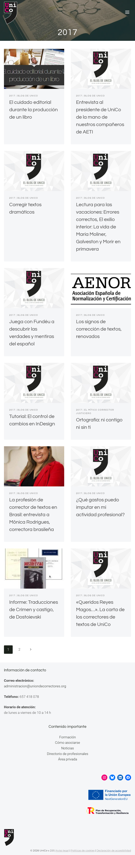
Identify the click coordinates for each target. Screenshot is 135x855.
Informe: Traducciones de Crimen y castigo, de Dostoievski (33, 610)
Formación (67, 737)
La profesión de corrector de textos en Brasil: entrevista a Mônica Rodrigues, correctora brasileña (33, 514)
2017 (12, 96)
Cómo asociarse (67, 743)
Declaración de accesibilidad (113, 850)
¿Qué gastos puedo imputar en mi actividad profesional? (100, 507)
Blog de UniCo (27, 96)
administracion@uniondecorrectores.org (35, 686)
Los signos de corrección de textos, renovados (99, 329)
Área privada (67, 759)
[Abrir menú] (127, 12)
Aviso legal (62, 850)
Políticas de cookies (82, 850)
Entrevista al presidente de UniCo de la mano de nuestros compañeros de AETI (100, 117)
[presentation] (34, 69)
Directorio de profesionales (67, 754)
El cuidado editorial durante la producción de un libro (33, 110)
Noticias (67, 748)
